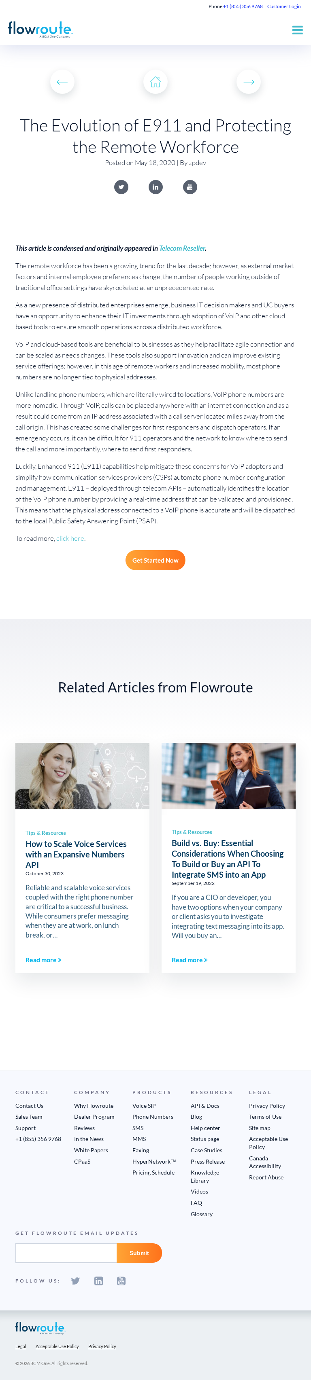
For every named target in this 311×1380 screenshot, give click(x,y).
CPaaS (82, 1161)
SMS (137, 1127)
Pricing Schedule (153, 1172)
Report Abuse (266, 1177)
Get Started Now (155, 560)
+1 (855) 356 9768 (243, 6)
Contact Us (29, 1105)
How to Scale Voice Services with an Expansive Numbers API (76, 854)
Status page (205, 1138)
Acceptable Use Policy (57, 1346)
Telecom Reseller (182, 248)
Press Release (208, 1161)
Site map (260, 1127)
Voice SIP (144, 1105)
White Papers (91, 1150)
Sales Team (29, 1116)
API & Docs (205, 1105)
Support (25, 1127)
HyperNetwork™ (154, 1161)
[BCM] (40, 1327)
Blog (196, 1116)
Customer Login (284, 6)
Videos (199, 1191)
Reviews (84, 1127)
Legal (20, 1346)
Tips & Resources (46, 833)
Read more (42, 959)
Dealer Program (94, 1116)
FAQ (196, 1202)
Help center (205, 1127)
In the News (89, 1138)
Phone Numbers (152, 1116)
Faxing (140, 1150)
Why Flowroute (93, 1105)
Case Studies (206, 1150)
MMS (139, 1138)
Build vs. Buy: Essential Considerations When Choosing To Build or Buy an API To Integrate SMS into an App (227, 858)
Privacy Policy (267, 1105)
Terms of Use (265, 1116)
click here (70, 538)
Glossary (202, 1214)
